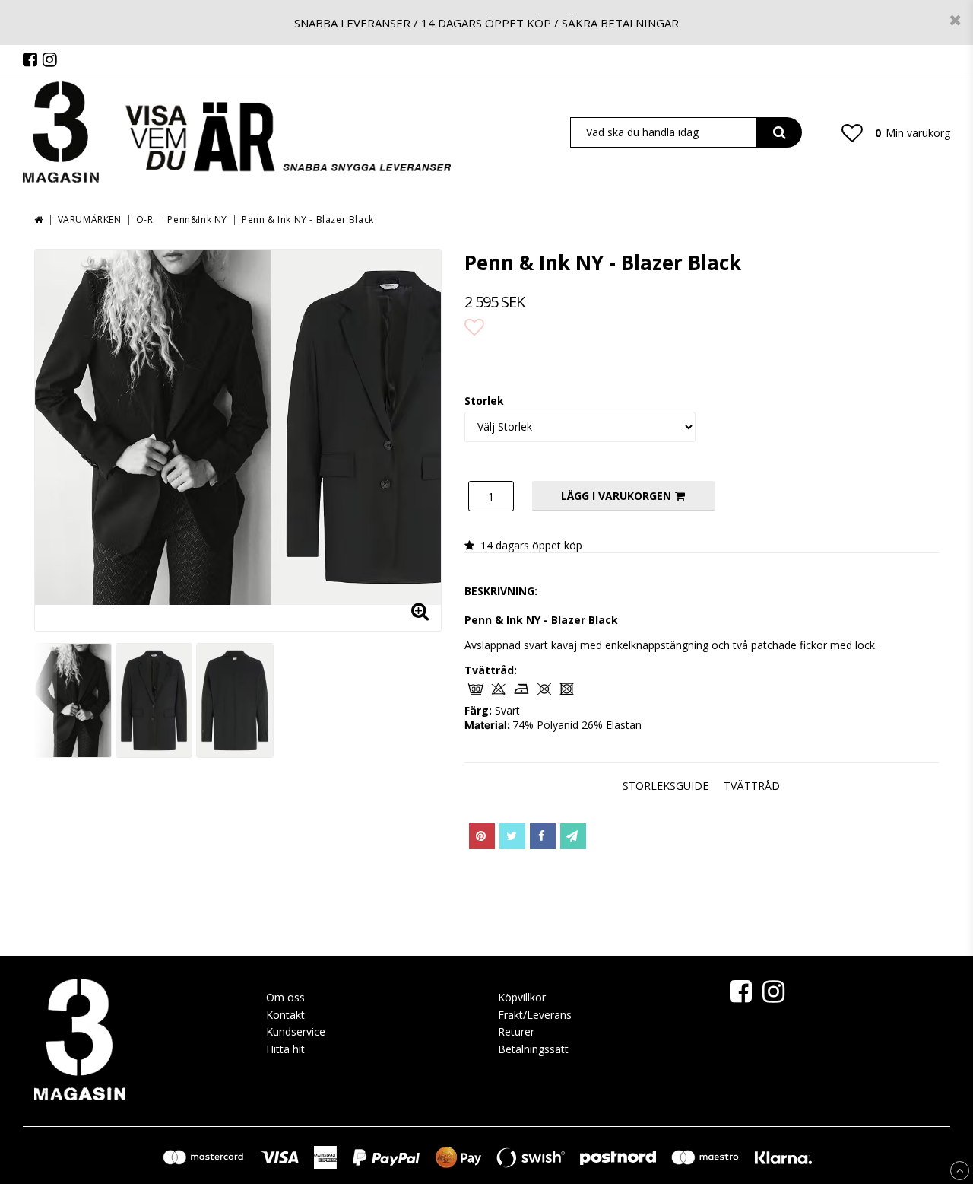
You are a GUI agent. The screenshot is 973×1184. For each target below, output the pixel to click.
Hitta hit (285, 1049)
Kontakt (285, 1014)
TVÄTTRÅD (752, 785)
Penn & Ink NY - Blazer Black (308, 219)
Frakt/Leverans (535, 1014)
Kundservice (295, 1031)
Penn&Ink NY (197, 219)
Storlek (484, 400)
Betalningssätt (533, 1049)
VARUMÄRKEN (90, 219)
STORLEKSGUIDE (665, 785)
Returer (516, 1031)
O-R (145, 219)
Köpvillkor (522, 997)
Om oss (285, 997)
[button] (852, 132)
